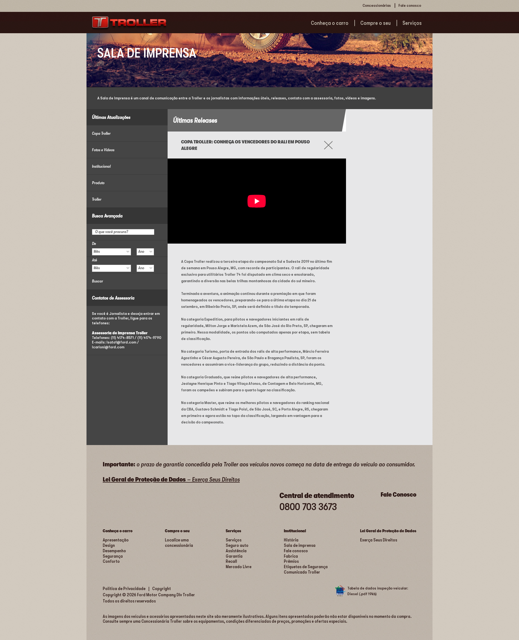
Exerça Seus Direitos (378, 540)
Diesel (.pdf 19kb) (362, 593)
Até (94, 260)
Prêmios (291, 561)
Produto (98, 182)
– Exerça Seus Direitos (171, 479)
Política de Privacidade (124, 588)
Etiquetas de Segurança (306, 566)
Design (109, 545)
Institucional (101, 166)
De (94, 244)
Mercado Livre (238, 566)
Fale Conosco (398, 494)
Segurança (113, 556)
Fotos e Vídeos (103, 149)
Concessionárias (376, 5)
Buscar (97, 281)
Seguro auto (237, 545)
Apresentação (116, 540)
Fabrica (291, 556)
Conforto (111, 561)
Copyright (161, 588)
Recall (231, 561)
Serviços (233, 540)
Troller (129, 23)
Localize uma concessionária (179, 542)
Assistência (236, 550)
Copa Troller (101, 133)
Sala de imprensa (299, 545)
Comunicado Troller (302, 572)
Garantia (234, 556)
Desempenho (114, 550)
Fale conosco (409, 5)
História (291, 540)
